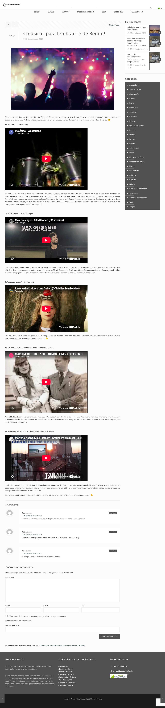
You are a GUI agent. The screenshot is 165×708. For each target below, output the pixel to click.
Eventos (132, 134)
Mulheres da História (137, 162)
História (132, 144)
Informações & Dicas (67, 677)
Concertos (133, 112)
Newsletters (134, 171)
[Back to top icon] (152, 702)
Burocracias (133, 107)
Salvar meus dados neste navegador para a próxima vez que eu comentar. (38, 616)
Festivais (132, 139)
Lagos (131, 153)
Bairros (132, 98)
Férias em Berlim (65, 672)
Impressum (63, 666)
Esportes (132, 121)
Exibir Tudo (114, 25)
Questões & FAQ (65, 680)
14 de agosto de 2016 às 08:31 (32, 553)
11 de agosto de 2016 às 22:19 (32, 535)
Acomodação (134, 85)
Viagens (132, 207)
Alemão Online (135, 89)
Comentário (10, 577)
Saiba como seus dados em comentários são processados (62, 645)
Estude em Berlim (66, 669)
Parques (132, 180)
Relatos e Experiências (138, 189)
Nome (8, 606)
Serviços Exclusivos (66, 674)
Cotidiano (133, 116)
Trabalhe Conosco (66, 685)
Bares (131, 103)
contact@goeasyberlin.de (123, 671)
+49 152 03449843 (120, 666)
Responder (113, 513)
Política (132, 184)
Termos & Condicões (67, 682)
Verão (131, 202)
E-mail (46, 606)
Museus (132, 166)
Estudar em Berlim (136, 125)
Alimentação (134, 94)
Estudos (132, 130)
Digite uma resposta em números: (18, 621)
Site (82, 606)
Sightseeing (133, 193)
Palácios (132, 175)
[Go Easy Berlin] (19, 3)
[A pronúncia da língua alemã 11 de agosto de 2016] (162, 698)
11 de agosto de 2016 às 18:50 (32, 516)
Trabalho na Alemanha (138, 198)
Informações (134, 148)
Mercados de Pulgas (137, 157)
